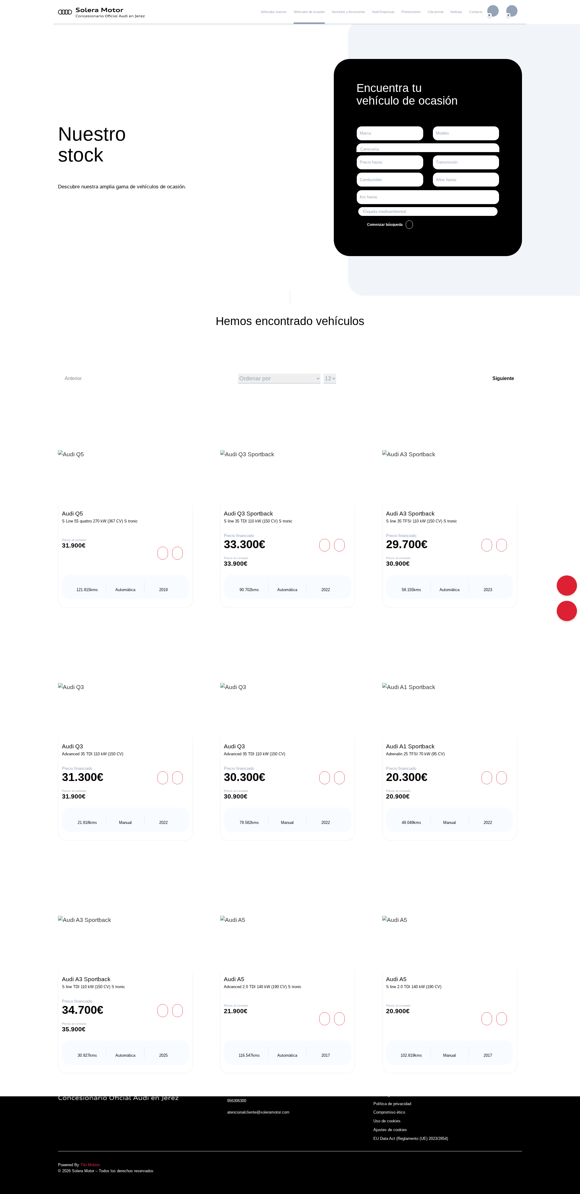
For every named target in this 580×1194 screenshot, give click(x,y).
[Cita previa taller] (567, 585)
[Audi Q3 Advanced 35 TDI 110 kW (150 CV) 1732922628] (125, 687)
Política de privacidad (392, 1103)
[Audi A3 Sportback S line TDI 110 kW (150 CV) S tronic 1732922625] (125, 920)
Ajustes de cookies (390, 1129)
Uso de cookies (387, 1121)
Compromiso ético (389, 1112)
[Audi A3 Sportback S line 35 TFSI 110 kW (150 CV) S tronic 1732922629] (449, 454)
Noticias (456, 12)
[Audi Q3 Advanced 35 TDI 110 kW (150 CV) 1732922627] (287, 687)
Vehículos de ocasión (309, 12)
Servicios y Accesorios (348, 12)
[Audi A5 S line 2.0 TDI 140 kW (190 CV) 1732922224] (449, 920)
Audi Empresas (383, 12)
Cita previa (435, 12)
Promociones (411, 12)
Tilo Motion (90, 1165)
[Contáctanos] (567, 611)
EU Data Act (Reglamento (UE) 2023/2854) (410, 1138)
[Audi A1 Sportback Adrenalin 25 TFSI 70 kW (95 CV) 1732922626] (449, 687)
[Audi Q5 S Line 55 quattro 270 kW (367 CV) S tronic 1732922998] (125, 454)
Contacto (475, 12)
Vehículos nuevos (274, 12)
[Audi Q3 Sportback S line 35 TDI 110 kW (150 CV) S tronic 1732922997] (287, 454)
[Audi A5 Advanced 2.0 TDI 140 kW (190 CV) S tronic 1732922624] (287, 920)
